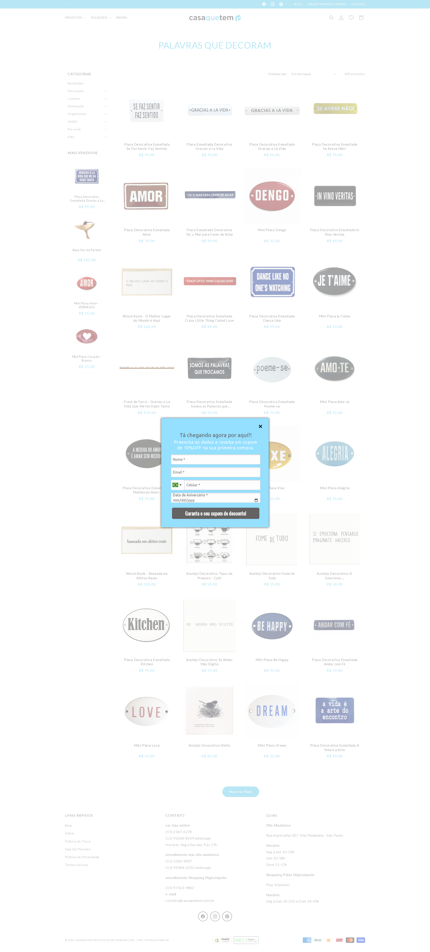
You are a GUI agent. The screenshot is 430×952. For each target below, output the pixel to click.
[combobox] (177, 485)
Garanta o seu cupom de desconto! (215, 513)
